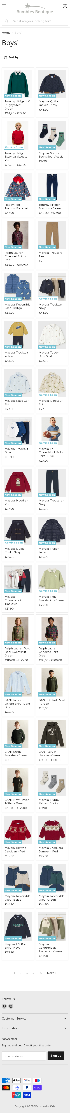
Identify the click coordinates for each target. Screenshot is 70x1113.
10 (40, 973)
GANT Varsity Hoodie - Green (49, 753)
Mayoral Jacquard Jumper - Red (51, 849)
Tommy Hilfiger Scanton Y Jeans (50, 206)
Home (6, 32)
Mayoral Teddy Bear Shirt (49, 354)
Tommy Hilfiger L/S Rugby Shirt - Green (18, 105)
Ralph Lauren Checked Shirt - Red (15, 256)
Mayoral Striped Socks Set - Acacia (51, 154)
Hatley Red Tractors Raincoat (16, 206)
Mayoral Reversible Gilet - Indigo (18, 306)
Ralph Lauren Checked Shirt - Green (49, 652)
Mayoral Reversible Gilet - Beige (18, 897)
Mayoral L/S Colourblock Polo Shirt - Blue (51, 452)
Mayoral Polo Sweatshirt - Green (51, 598)
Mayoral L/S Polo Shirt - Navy (16, 946)
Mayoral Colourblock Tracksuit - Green (50, 947)
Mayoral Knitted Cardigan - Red (15, 849)
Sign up (55, 1055)
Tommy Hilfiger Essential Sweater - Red (17, 156)
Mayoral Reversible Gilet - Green (52, 897)
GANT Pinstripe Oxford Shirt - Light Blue (17, 703)
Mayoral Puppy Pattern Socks (49, 801)
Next (50, 973)
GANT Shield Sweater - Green (16, 753)
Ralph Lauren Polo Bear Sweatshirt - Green (17, 652)
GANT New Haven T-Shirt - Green (17, 801)
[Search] (6, 21)
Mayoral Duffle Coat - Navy (15, 550)
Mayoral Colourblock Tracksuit (13, 600)
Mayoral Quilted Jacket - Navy (49, 103)
